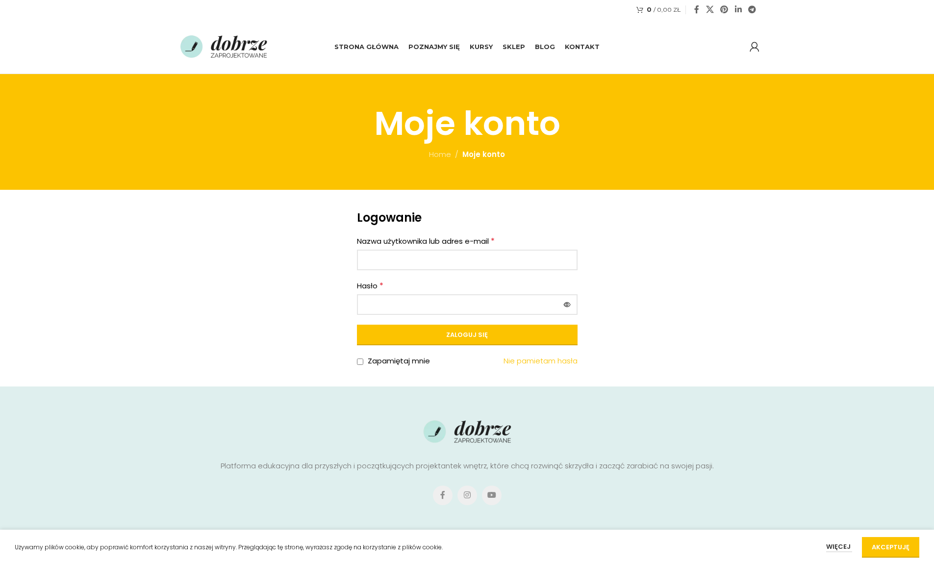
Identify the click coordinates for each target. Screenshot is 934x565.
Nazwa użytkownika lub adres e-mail (426, 241)
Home (440, 154)
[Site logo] (224, 46)
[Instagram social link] (467, 495)
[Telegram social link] (752, 9)
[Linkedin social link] (738, 9)
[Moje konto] (754, 46)
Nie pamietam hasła (541, 361)
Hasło (370, 285)
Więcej (839, 546)
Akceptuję (890, 547)
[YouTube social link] (492, 495)
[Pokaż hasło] (567, 304)
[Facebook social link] (697, 9)
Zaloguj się (467, 334)
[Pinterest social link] (724, 9)
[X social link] (710, 9)
